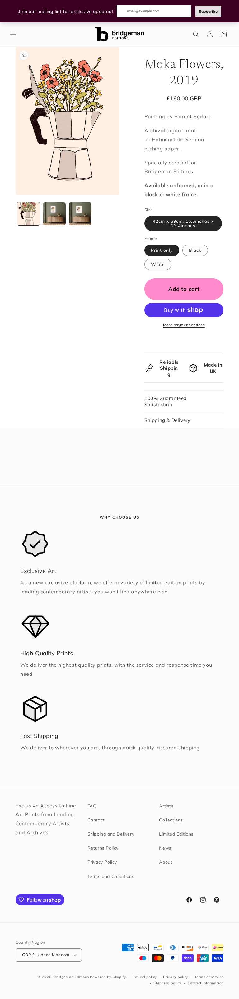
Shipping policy (167, 983)
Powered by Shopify (108, 977)
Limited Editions (176, 834)
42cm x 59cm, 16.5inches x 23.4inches (183, 223)
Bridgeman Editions (71, 977)
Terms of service (208, 977)
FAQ (92, 806)
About (165, 862)
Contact (96, 820)
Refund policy (144, 977)
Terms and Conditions (110, 876)
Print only (162, 250)
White (158, 264)
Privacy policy (175, 977)
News (165, 848)
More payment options (184, 325)
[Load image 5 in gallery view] (80, 213)
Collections (171, 820)
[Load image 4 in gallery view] (54, 213)
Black (195, 250)
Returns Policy (103, 848)
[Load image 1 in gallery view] (28, 213)
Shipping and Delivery (110, 834)
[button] (13, 34)
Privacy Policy (102, 862)
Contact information (205, 983)
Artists (166, 806)
